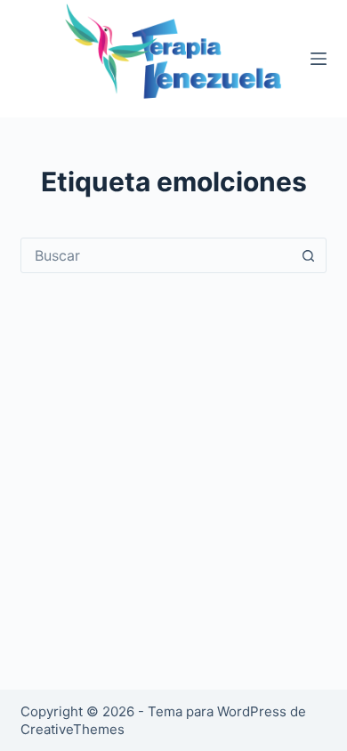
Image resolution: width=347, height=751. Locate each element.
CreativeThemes (72, 729)
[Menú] (319, 59)
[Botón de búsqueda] (309, 255)
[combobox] (156, 255)
